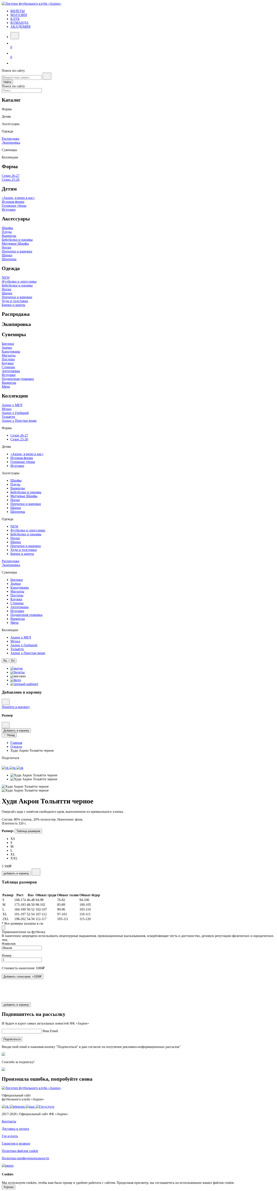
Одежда (16, 746)
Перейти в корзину (16, 707)
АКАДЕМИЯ (20, 26)
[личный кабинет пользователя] (13, 63)
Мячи (6, 386)
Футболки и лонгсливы (19, 281)
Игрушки (9, 209)
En (13, 660)
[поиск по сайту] (14, 35)
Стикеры (8, 367)
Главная (16, 743)
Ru (5, 660)
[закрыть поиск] (47, 76)
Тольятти (8, 417)
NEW (6, 277)
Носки (6, 247)
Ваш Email (50, 1031)
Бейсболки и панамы (17, 239)
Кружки (8, 363)
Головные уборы (14, 205)
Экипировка (11, 142)
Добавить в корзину (16, 730)
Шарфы (7, 228)
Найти (7, 82)
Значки (7, 347)
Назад (10, 735)
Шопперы (9, 259)
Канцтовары (11, 351)
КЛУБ (14, 19)
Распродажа (10, 138)
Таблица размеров (28, 831)
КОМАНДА (19, 22)
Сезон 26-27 (10, 176)
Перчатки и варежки (17, 251)
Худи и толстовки (15, 301)
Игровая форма (13, 202)
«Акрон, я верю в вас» (18, 198)
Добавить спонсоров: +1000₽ (22, 976)
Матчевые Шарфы (15, 243)
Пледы (7, 232)
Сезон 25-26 (10, 179)
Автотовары (11, 371)
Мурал (6, 409)
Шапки (7, 255)
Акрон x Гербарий (15, 413)
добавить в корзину (16, 873)
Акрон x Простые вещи (19, 420)
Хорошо (8, 1187)
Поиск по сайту (13, 70)
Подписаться (12, 1039)
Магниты (9, 355)
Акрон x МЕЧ (12, 405)
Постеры (8, 359)
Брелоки (8, 343)
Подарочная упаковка (18, 379)
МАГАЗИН (18, 15)
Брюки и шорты (13, 305)
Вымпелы (9, 236)
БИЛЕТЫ (17, 11)
